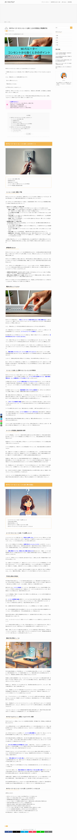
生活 (6, 826)
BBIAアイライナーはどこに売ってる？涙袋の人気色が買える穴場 (64, 64)
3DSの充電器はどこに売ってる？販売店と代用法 (63, 67)
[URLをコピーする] (48, 832)
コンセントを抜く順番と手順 (18, 119)
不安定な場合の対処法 (17, 130)
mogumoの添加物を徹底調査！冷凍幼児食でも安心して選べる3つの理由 (63, 53)
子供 (57, 44)
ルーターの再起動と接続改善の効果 (19, 125)
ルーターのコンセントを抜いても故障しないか (21, 128)
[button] (8, 832)
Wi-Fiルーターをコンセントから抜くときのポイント (21, 117)
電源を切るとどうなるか (17, 122)
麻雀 (57, 37)
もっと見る (28, 133)
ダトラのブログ (10, 2)
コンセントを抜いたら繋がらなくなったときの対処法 (22, 123)
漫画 (57, 35)
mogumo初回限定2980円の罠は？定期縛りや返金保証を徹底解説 (64, 57)
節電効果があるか (16, 120)
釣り (57, 40)
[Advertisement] (38, 13)
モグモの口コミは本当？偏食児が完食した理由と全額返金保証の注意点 (63, 60)
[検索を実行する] (71, 28)
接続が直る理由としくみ (17, 131)
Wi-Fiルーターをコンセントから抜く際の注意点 (20, 127)
